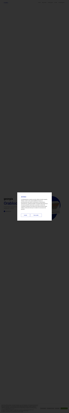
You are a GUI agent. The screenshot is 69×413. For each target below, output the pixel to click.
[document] (34, 206)
